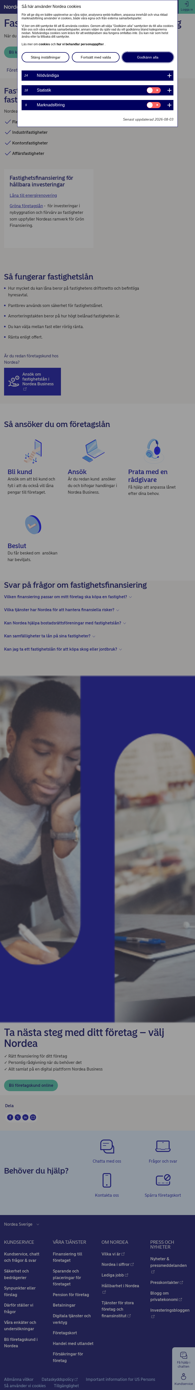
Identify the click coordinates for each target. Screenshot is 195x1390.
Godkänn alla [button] (147, 57)
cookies (45, 44)
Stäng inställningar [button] (45, 57)
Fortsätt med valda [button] (96, 57)
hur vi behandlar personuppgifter (81, 44)
